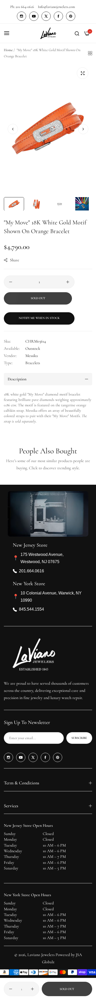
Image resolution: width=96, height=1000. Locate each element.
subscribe (79, 738)
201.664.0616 (31, 571)
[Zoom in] (82, 73)
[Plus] (67, 281)
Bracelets (32, 362)
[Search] (77, 33)
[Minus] (10, 281)
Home (8, 50)
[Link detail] (21, 16)
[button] (83, 129)
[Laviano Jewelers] (48, 33)
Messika (31, 355)
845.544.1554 (31, 609)
